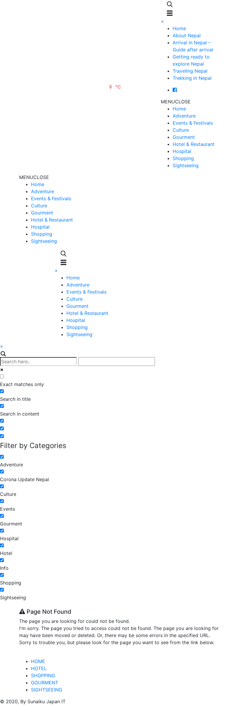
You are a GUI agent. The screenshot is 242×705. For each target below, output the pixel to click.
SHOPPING (43, 675)
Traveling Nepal (190, 71)
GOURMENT (44, 683)
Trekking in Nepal (192, 78)
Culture (181, 130)
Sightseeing (186, 165)
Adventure (184, 116)
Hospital (182, 151)
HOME (38, 661)
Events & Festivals (193, 123)
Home (179, 28)
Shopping (183, 158)
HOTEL (39, 668)
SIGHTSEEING (46, 690)
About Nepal (187, 35)
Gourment (184, 137)
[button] (176, 102)
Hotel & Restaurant (194, 144)
